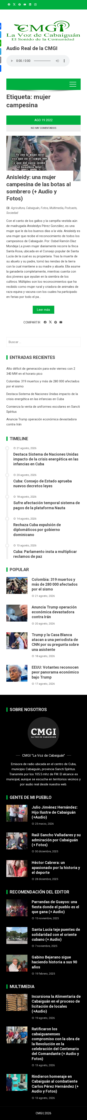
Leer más (43, 310)
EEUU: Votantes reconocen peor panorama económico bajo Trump (55, 672)
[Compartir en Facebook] (45, 322)
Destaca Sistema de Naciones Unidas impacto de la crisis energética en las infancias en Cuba (45, 459)
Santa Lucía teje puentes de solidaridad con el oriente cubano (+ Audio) (56, 934)
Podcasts (71, 208)
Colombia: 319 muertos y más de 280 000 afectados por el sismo (54, 584)
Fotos (44, 208)
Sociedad (12, 212)
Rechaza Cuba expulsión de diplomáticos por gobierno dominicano (37, 530)
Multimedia (56, 208)
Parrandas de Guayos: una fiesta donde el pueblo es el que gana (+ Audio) (55, 907)
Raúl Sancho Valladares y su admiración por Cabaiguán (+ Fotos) (56, 840)
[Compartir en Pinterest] (55, 322)
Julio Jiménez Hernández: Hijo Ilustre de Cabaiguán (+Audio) (55, 812)
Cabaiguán (32, 208)
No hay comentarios (43, 128)
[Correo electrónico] (61, 322)
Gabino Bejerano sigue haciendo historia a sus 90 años (54, 962)
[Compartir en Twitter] (50, 322)
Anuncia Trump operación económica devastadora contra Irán (54, 612)
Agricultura (18, 208)
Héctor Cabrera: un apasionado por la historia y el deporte (56, 867)
